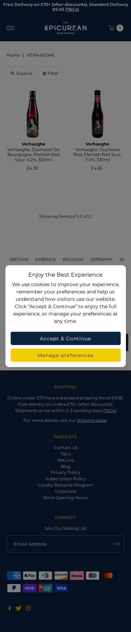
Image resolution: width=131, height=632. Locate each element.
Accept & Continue (66, 338)
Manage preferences (65, 355)
